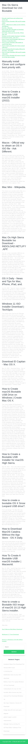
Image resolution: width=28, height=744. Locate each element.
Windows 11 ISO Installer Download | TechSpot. (13, 36)
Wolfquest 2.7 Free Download (10, 634)
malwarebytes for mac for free (12, 688)
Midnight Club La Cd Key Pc (12, 724)
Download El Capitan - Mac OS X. (10, 37)
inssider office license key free (12, 692)
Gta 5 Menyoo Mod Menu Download (12, 629)
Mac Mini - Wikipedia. (7, 27)
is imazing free (8, 671)
